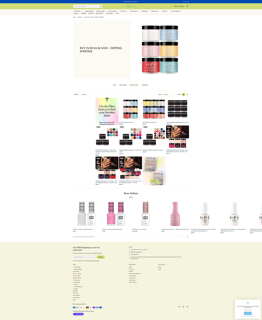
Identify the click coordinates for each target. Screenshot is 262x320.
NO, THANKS (144, 170)
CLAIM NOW (144, 166)
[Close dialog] (155, 145)
